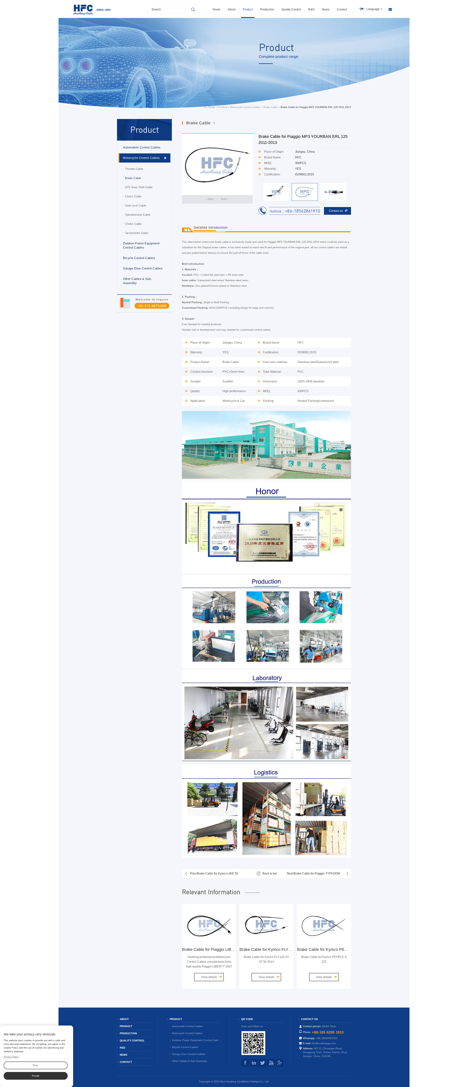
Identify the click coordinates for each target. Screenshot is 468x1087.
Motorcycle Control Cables (245, 107)
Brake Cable (270, 107)
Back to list (270, 873)
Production (267, 9)
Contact (342, 9)
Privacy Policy (11, 1057)
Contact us (336, 210)
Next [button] (235, 199)
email (390, 9)
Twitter (262, 1063)
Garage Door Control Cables (143, 268)
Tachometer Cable (136, 232)
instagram (254, 1063)
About (231, 9)
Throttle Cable (134, 168)
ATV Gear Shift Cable (138, 187)
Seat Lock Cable (135, 205)
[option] (217, 164)
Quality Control (291, 9)
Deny (35, 1065)
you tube (271, 1063)
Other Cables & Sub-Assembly (137, 281)
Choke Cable (133, 223)
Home (216, 9)
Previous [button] (199, 199)
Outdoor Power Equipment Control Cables (141, 245)
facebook (245, 1063)
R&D (311, 9)
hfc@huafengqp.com (324, 1043)
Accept (35, 1075)
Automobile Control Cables (142, 147)
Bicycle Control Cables (139, 258)
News (325, 9)
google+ (279, 1063)
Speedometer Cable (137, 214)
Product (248, 9)
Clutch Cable (133, 196)
